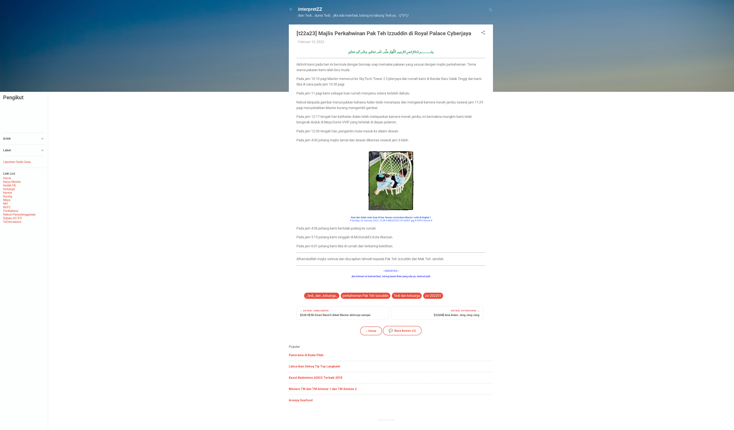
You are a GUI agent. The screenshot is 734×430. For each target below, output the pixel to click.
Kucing (7, 196)
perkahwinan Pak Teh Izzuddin (366, 296)
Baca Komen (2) (402, 331)
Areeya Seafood (301, 400)
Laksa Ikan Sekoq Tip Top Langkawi (314, 366)
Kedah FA (9, 185)
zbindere (399, 420)
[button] (483, 33)
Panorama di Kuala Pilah (306, 355)
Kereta (7, 193)
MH (5, 203)
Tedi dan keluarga (407, 296)
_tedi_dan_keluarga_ (322, 296)
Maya (6, 200)
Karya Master (12, 182)
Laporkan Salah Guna (17, 162)
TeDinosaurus (12, 222)
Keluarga (9, 189)
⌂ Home (371, 331)
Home (7, 178)
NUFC (7, 207)
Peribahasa (10, 211)
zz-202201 (433, 296)
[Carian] (490, 10)
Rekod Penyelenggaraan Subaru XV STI (19, 216)
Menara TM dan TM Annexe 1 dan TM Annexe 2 (323, 389)
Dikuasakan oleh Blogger (393, 412)
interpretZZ (310, 9)
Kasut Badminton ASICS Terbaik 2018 (315, 378)
